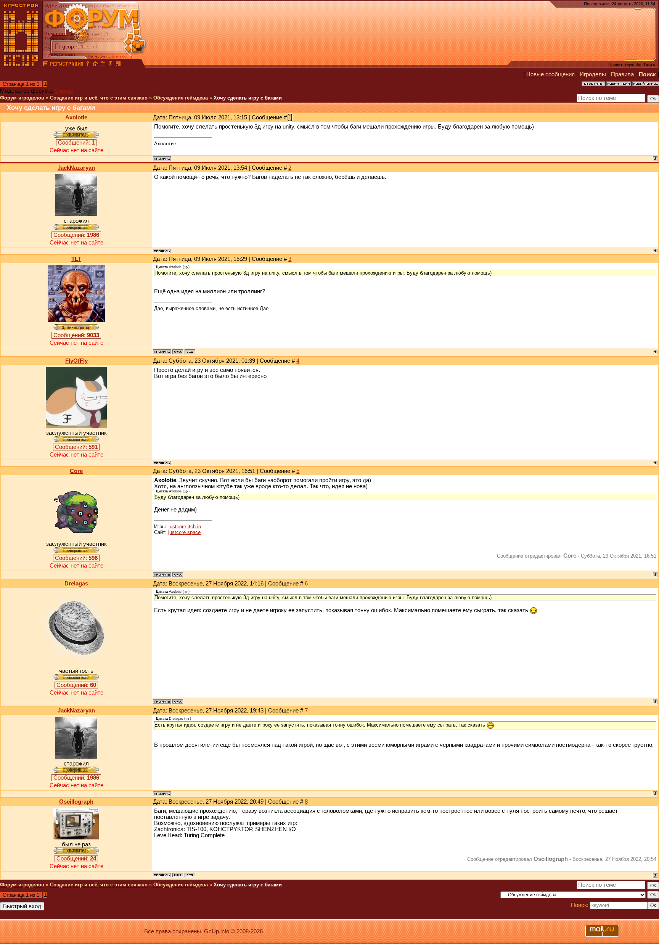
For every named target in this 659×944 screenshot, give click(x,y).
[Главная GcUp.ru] (21, 65)
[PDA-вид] (110, 65)
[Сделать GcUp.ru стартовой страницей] (95, 65)
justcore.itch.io (185, 526)
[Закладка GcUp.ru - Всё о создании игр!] (103, 65)
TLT (76, 259)
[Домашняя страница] (177, 351)
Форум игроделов (22, 98)
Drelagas (76, 584)
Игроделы (593, 74)
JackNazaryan (76, 168)
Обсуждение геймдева (180, 98)
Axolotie (76, 117)
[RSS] (118, 65)
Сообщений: (76, 143)
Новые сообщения (550, 74)
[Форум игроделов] (45, 65)
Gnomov (64, 91)
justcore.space (184, 532)
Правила (622, 74)
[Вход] (88, 65)
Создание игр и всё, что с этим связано (99, 98)
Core (76, 471)
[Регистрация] (66, 65)
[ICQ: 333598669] (190, 875)
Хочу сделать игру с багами (248, 98)
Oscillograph (76, 802)
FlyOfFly (76, 361)
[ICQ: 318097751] (190, 351)
